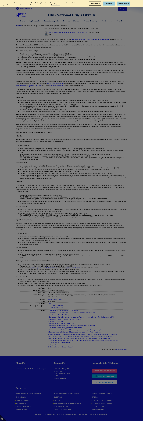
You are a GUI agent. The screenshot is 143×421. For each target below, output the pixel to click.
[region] (71, 3)
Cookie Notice (55, 5)
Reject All (109, 3)
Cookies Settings (95, 3)
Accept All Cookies (123, 3)
